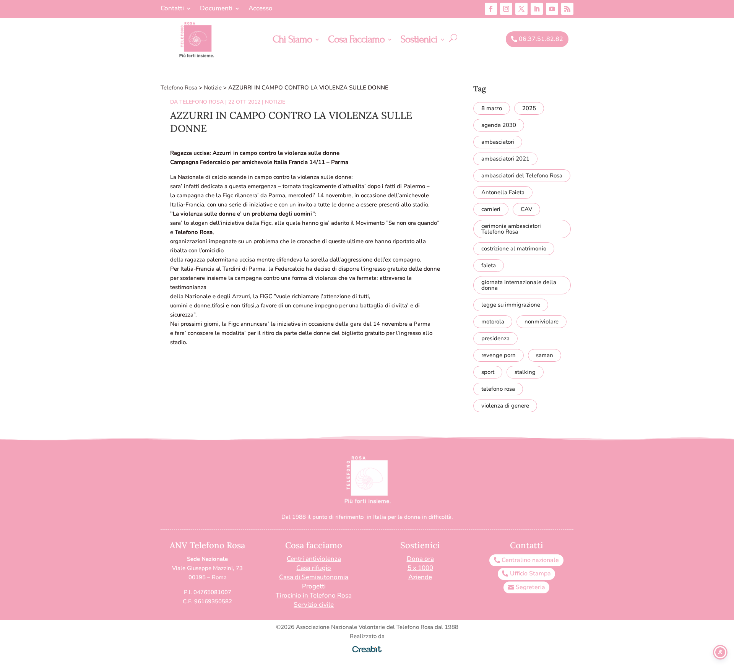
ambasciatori (497, 142)
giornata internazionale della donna (518, 285)
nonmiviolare (542, 321)
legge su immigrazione (510, 305)
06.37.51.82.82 (541, 39)
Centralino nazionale (530, 560)
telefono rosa (498, 389)
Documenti (216, 9)
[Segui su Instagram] (506, 9)
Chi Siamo (292, 41)
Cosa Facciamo (356, 41)
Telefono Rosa (201, 102)
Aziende (420, 577)
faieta (488, 265)
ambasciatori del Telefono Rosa (521, 175)
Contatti (172, 9)
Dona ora (420, 558)
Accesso (260, 9)
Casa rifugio (313, 568)
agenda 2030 (498, 125)
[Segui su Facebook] (491, 9)
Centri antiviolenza (314, 558)
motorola (492, 321)
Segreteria (530, 587)
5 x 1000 (420, 568)
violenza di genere (505, 405)
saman (544, 355)
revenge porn (498, 355)
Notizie (275, 102)
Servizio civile (314, 604)
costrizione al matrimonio (513, 248)
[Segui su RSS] (567, 9)
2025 (529, 108)
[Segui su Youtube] (552, 9)
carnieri (490, 209)
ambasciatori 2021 (505, 158)
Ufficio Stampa (530, 573)
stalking (525, 372)
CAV (526, 209)
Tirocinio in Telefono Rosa (314, 595)
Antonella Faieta (503, 192)
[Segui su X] (521, 9)
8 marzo (491, 108)
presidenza (495, 338)
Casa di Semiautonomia (313, 577)
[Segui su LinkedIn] (537, 9)
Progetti (314, 586)
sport (487, 372)
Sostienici (419, 41)
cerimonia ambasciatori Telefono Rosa (511, 229)
